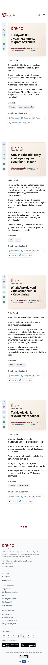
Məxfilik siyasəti (7, 617)
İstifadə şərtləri (7, 614)
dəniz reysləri (23, 485)
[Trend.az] (8, 15)
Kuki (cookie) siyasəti (9, 624)
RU (28, 661)
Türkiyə (12, 107)
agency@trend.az (7, 566)
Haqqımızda (6, 589)
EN (20, 661)
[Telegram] (23, 636)
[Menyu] (44, 15)
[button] (4, 25)
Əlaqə (4, 595)
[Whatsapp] (4, 636)
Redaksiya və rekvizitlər (10, 592)
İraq (10, 240)
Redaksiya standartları (9, 599)
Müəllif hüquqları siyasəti (10, 620)
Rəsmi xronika (6, 580)
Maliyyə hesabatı (7, 605)
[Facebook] (9, 636)
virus (11, 365)
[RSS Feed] (33, 636)
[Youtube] (19, 636)
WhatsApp (20, 365)
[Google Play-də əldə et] (28, 645)
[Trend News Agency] (8, 545)
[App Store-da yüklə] (10, 645)
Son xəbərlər (6, 577)
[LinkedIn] (28, 636)
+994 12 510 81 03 (7, 563)
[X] (14, 636)
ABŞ (18, 240)
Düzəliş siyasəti (7, 602)
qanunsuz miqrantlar (26, 107)
